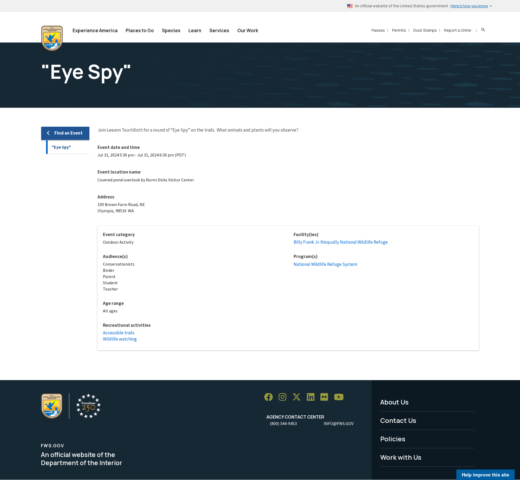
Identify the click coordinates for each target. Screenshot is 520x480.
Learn (194, 30)
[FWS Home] (52, 38)
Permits (399, 30)
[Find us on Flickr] (326, 397)
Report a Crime (457, 30)
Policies (392, 438)
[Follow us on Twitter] (298, 397)
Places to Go (140, 30)
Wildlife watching (120, 339)
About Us (394, 401)
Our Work (247, 30)
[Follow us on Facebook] (270, 397)
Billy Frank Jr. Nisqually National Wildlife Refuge (341, 242)
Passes (378, 30)
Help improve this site (485, 474)
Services (219, 30)
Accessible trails (118, 333)
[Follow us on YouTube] (340, 397)
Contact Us (398, 420)
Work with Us (400, 457)
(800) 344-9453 (283, 423)
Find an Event (68, 133)
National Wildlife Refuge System (325, 264)
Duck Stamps (425, 30)
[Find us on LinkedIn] (312, 397)
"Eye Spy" (61, 147)
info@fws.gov (338, 423)
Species (171, 30)
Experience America (95, 30)
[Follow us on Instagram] (284, 397)
